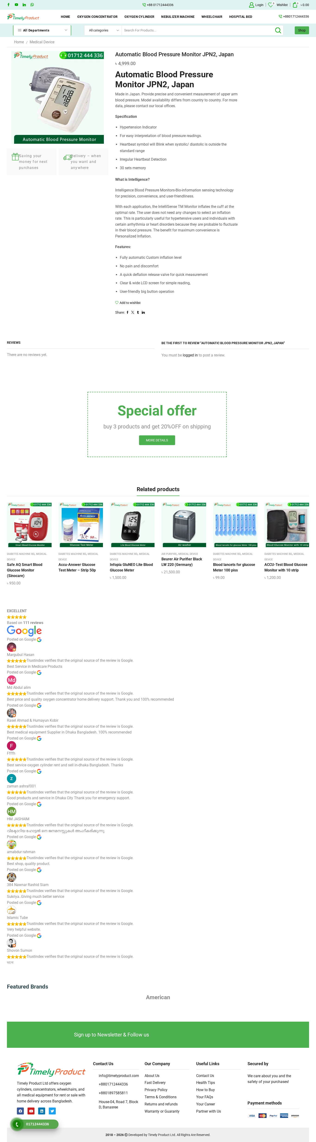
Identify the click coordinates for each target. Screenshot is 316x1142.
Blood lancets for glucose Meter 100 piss (234, 567)
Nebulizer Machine (178, 17)
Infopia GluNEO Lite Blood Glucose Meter (131, 567)
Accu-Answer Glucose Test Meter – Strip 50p (77, 567)
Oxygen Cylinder (139, 17)
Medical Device (42, 42)
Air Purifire (169, 553)
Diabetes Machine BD (20, 553)
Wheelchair (211, 17)
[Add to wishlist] (25, 526)
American (158, 997)
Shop (302, 30)
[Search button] (278, 30)
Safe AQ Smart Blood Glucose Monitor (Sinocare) (24, 570)
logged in (190, 355)
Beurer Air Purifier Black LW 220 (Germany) (181, 562)
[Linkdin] (24, 5)
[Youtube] (16, 5)
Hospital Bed (240, 17)
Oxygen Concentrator (97, 17)
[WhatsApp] (32, 5)
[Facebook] (8, 5)
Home (65, 17)
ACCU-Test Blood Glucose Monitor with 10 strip (285, 567)
